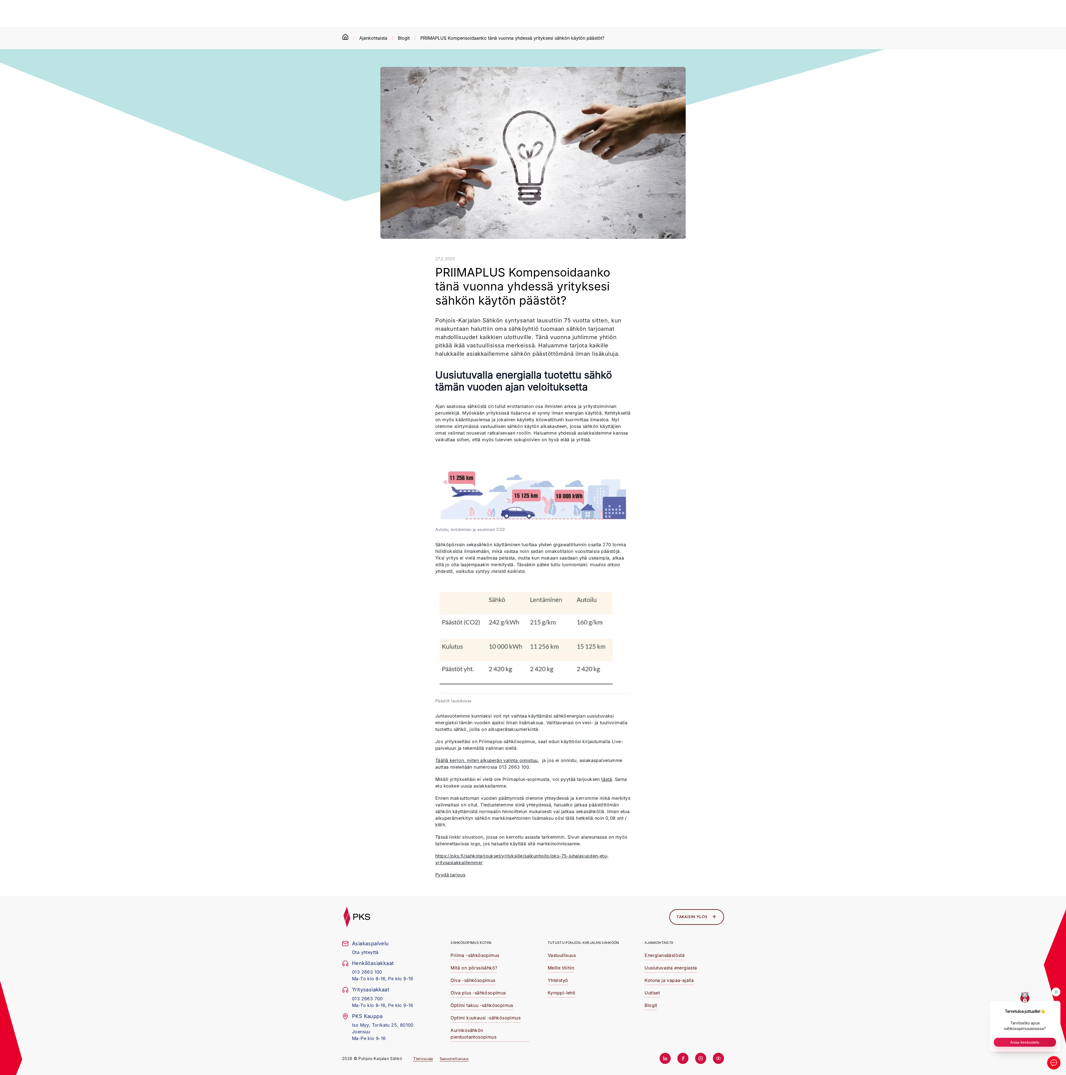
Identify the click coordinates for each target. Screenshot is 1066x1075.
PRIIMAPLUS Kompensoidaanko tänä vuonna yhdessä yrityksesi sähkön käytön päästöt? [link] (512, 38)
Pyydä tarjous (450, 875)
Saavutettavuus (454, 1058)
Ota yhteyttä (365, 952)
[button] (475, 956)
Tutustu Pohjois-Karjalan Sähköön (583, 943)
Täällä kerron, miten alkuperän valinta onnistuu (486, 760)
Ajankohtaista (373, 38)
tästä (606, 779)
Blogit (404, 38)
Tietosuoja (423, 1058)
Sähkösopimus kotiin (471, 943)
